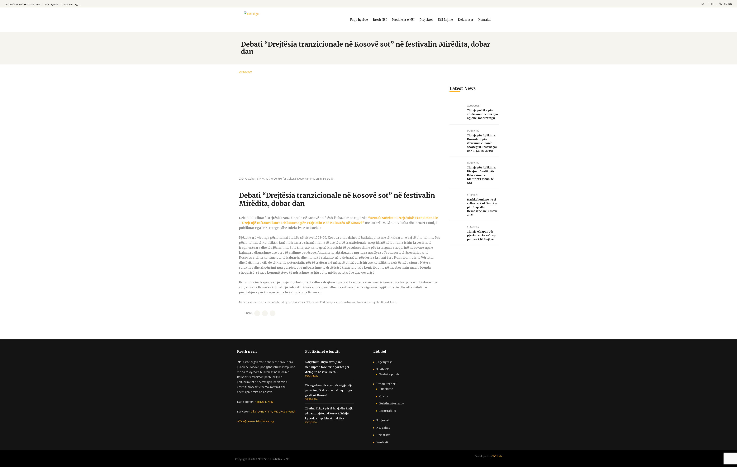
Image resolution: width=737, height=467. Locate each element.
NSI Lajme (383, 427)
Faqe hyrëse (384, 362)
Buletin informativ (391, 403)
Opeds (383, 396)
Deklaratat (383, 435)
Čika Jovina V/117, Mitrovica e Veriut (272, 411)
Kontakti (382, 442)
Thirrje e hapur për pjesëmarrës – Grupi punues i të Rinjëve (481, 235)
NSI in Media (725, 3)
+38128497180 (264, 401)
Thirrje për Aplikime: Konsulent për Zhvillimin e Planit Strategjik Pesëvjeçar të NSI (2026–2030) (482, 143)
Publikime (386, 389)
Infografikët (387, 411)
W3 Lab (497, 456)
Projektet (382, 420)
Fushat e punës (389, 374)
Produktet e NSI (386, 384)
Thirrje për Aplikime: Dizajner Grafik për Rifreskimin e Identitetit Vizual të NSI (481, 175)
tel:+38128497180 (30, 4)
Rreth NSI (382, 369)
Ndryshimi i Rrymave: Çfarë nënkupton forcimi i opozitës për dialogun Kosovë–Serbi (327, 367)
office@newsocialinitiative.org (61, 4)
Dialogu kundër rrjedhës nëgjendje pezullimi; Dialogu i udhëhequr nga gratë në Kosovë (328, 390)
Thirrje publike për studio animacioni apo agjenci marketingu (482, 114)
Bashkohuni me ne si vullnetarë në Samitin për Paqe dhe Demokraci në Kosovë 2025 (482, 207)
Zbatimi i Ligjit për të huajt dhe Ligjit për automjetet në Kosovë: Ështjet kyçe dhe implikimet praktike (329, 413)
